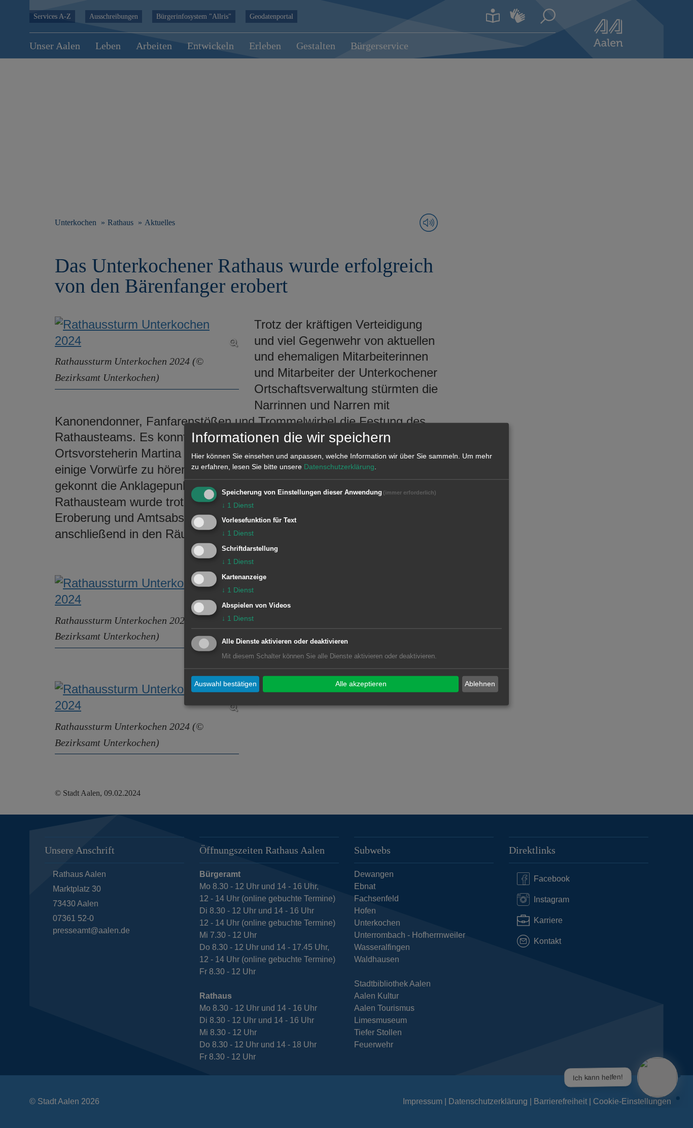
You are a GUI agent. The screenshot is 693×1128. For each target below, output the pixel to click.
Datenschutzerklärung (339, 466)
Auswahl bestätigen (225, 684)
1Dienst (238, 505)
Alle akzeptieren (361, 684)
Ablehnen (480, 684)
